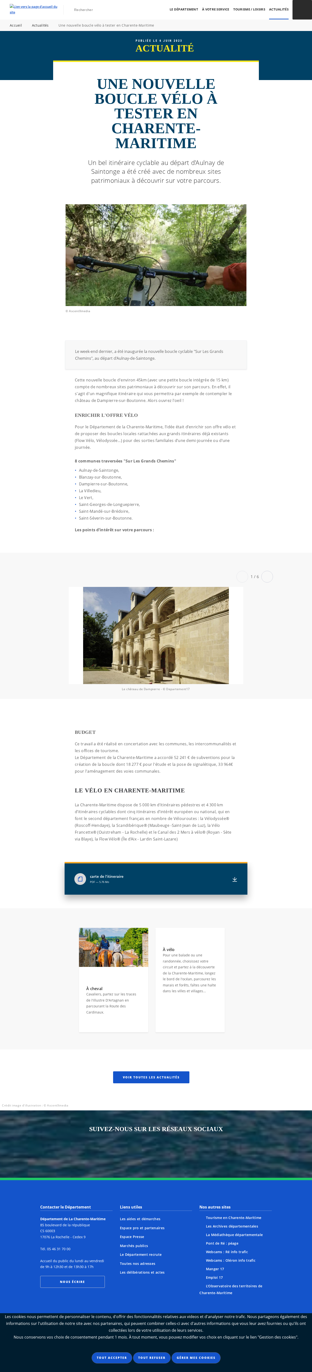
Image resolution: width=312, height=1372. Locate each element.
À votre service (215, 9)
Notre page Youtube (202, 1151)
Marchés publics (134, 1245)
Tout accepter (112, 1358)
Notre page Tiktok (165, 1151)
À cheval (94, 988)
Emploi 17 (214, 1277)
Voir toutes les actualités (151, 1077)
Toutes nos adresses (138, 1263)
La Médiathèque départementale (234, 1234)
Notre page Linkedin (184, 1151)
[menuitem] (184, 10)
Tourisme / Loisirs (249, 9)
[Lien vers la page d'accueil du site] (33, 9)
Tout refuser (152, 1358)
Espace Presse (132, 1236)
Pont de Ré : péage (222, 1243)
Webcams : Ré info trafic (227, 1251)
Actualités (279, 9)
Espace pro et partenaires (142, 1228)
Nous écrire (72, 1282)
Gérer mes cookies (196, 1358)
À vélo (169, 949)
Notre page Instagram (110, 1151)
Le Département (184, 9)
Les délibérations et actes (142, 1272)
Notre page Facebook (128, 1151)
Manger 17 (215, 1269)
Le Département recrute (141, 1254)
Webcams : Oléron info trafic (230, 1260)
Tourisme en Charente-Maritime (234, 1217)
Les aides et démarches (140, 1219)
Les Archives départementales (232, 1226)
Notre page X (147, 1151)
